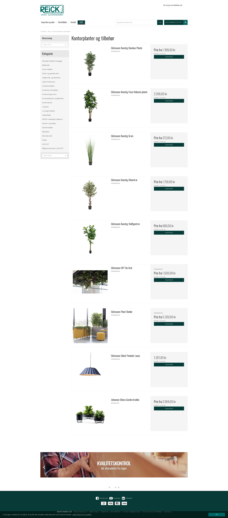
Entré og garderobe (50, 73)
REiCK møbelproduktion (52, 119)
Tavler (44, 140)
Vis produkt (169, 57)
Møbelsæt (46, 115)
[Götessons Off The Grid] (90, 283)
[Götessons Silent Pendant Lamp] (90, 370)
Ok (217, 514)
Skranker (45, 132)
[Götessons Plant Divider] (90, 326)
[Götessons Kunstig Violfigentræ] (90, 239)
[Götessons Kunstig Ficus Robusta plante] (90, 107)
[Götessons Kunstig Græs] (90, 151)
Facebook (103, 498)
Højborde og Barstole (51, 78)
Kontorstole (47, 103)
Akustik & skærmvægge (52, 61)
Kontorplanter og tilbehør (53, 98)
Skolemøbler (47, 127)
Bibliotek (46, 65)
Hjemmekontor (48, 82)
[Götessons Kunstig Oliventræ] (90, 195)
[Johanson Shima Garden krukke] (90, 414)
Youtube (116, 498)
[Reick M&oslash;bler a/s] (52, 10)
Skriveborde (47, 136)
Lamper (45, 107)
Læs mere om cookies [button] (81, 514)
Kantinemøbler (48, 86)
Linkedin (128, 498)
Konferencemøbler (50, 90)
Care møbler (47, 69)
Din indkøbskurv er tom (174, 22)
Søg (160, 22)
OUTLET (45, 144)
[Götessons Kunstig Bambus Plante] (90, 63)
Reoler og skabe (49, 123)
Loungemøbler (48, 111)
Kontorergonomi (49, 94)
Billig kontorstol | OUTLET (52, 148)
